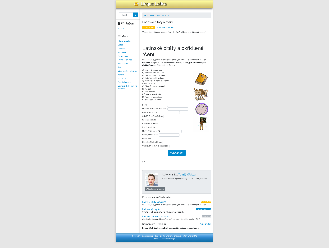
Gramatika (122, 48)
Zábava (121, 75)
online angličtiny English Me (185, 236)
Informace (122, 52)
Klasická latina (163, 15)
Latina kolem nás (125, 60)
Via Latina (122, 78)
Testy (120, 67)
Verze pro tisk (205, 224)
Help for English (165, 236)
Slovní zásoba (124, 63)
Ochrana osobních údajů (164, 238)
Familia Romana (124, 82)
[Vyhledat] (135, 14)
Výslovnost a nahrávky (127, 71)
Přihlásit (121, 28)
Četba (120, 45)
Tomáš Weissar (187, 174)
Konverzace (123, 56)
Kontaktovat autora (156, 189)
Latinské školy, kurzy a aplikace (127, 87)
